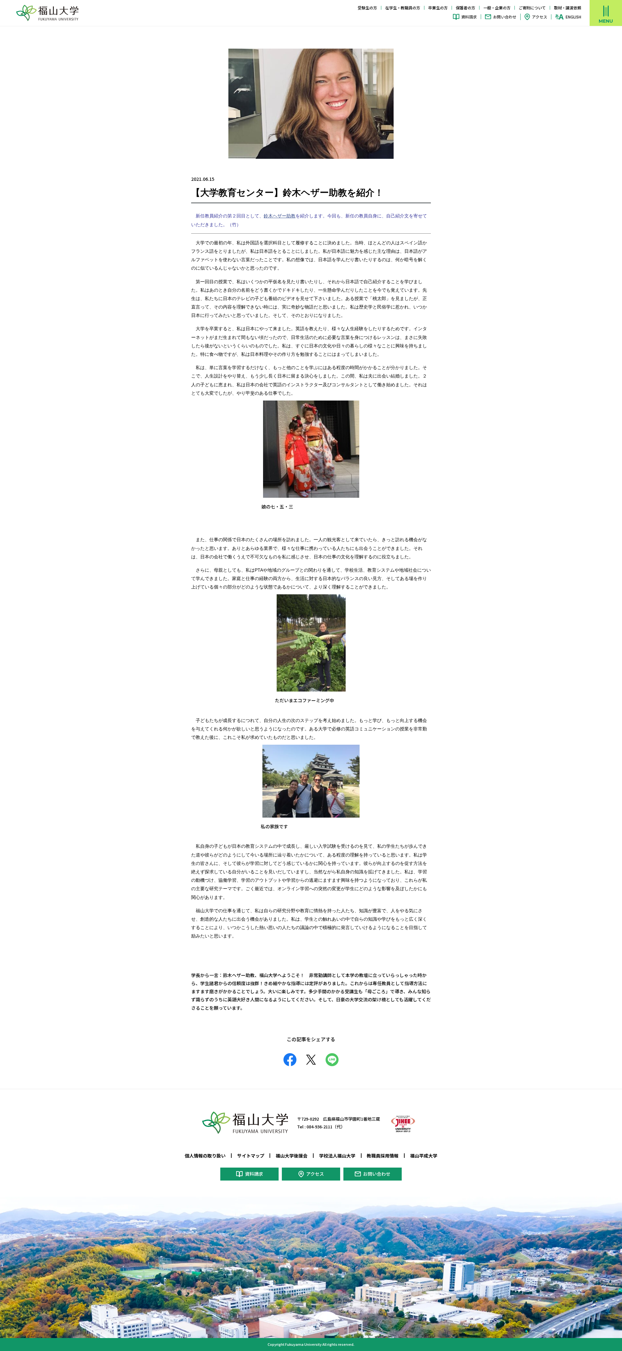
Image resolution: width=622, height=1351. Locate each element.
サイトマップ (250, 1155)
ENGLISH (573, 16)
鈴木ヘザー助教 (279, 215)
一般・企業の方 (497, 7)
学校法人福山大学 (337, 1155)
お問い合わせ (504, 16)
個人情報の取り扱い (205, 1155)
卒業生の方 (438, 7)
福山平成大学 (423, 1155)
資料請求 (469, 16)
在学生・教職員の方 (402, 7)
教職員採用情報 (382, 1155)
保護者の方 (465, 7)
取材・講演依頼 (567, 7)
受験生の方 (367, 7)
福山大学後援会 (291, 1155)
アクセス (539, 16)
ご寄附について (532, 7)
